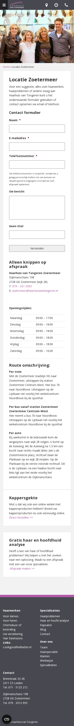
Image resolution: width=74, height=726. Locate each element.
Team (44, 647)
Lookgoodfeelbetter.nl (17, 647)
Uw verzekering (12, 634)
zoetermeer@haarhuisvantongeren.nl (35, 291)
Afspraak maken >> (22, 568)
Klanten (45, 656)
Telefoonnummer (23, 156)
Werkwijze (46, 660)
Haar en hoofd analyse (54, 620)
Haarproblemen (50, 616)
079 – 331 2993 (22, 286)
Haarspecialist (49, 652)
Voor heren (10, 620)
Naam (15, 120)
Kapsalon (46, 625)
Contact (45, 634)
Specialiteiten (48, 665)
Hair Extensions (13, 638)
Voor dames (11, 616)
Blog (43, 629)
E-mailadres (19, 138)
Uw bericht (16, 191)
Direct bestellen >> (21, 517)
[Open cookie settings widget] (6, 719)
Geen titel (16, 226)
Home (6, 67)
